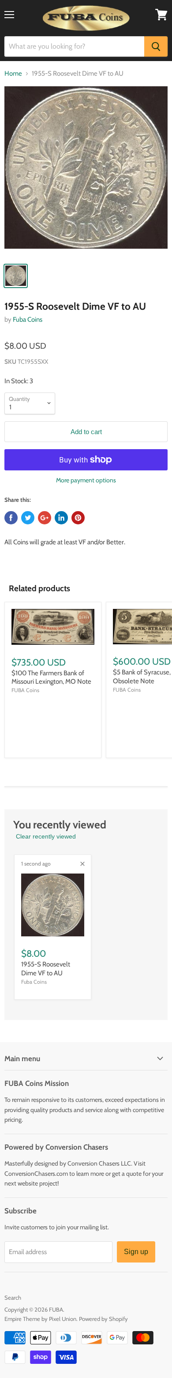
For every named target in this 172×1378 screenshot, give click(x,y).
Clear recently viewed (46, 836)
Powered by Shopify (103, 1318)
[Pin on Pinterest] (78, 517)
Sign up (136, 1251)
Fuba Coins (27, 319)
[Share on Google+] (44, 517)
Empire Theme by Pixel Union (40, 1318)
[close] (82, 863)
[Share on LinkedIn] (61, 517)
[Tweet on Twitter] (27, 517)
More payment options (86, 480)
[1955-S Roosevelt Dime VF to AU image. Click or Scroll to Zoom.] (86, 171)
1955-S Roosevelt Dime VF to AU (45, 968)
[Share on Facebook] (11, 517)
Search (12, 1297)
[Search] (156, 46)
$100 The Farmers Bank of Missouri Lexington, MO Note (51, 677)
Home (13, 73)
